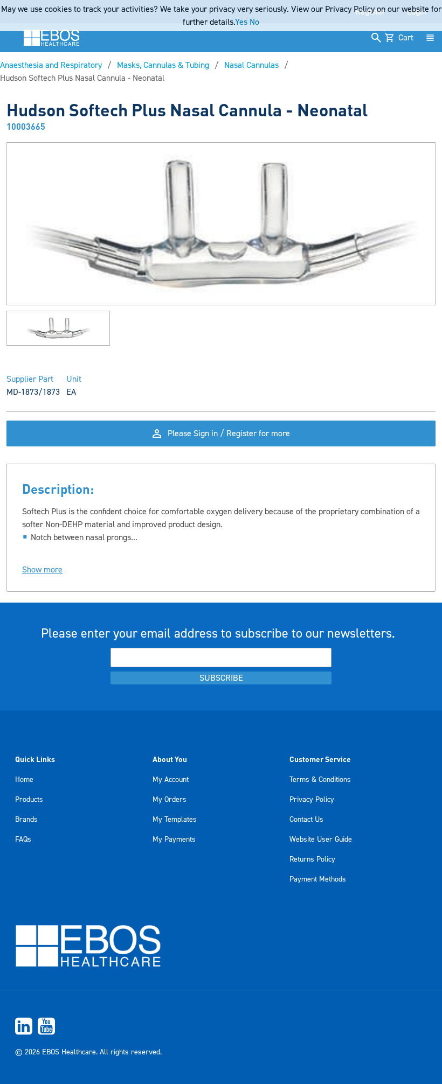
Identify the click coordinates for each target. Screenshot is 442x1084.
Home (24, 780)
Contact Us (306, 819)
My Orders (170, 800)
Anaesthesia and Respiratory (51, 65)
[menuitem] (221, 1026)
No (254, 22)
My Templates (175, 819)
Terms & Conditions (320, 780)
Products (29, 800)
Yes (241, 22)
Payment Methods (317, 879)
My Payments (174, 839)
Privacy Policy (311, 800)
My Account (171, 780)
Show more (42, 569)
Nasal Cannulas (251, 65)
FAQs (23, 839)
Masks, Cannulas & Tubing (163, 65)
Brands (26, 819)
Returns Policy (312, 859)
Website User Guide (320, 839)
